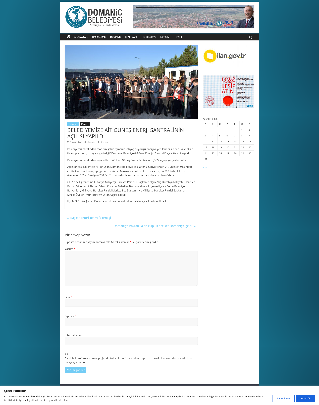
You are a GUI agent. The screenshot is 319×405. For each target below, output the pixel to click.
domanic (91, 141)
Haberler (73, 124)
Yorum (70, 249)
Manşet (84, 124)
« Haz (206, 167)
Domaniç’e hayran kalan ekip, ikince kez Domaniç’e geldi (155, 226)
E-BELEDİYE (149, 36)
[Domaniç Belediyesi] (68, 36)
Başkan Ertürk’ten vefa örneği (88, 218)
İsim (68, 297)
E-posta (70, 316)
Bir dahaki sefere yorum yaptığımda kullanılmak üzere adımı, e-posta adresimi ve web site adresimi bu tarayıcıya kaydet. (128, 360)
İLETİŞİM (164, 36)
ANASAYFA (80, 36)
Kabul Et (305, 398)
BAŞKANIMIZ (99, 36)
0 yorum (104, 141)
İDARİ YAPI (131, 36)
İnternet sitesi (73, 335)
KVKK (179, 36)
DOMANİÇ (115, 36)
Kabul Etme (283, 398)
